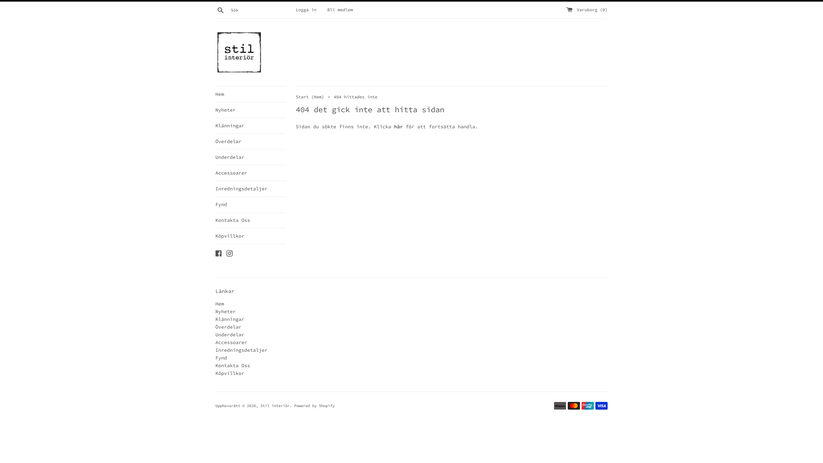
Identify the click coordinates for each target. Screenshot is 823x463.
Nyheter (225, 110)
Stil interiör (275, 405)
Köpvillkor (229, 236)
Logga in (306, 10)
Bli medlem (340, 10)
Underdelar (229, 157)
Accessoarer (231, 173)
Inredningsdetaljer (241, 189)
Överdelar (228, 141)
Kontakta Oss (232, 220)
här (398, 126)
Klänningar (229, 126)
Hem (219, 94)
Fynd (221, 204)
